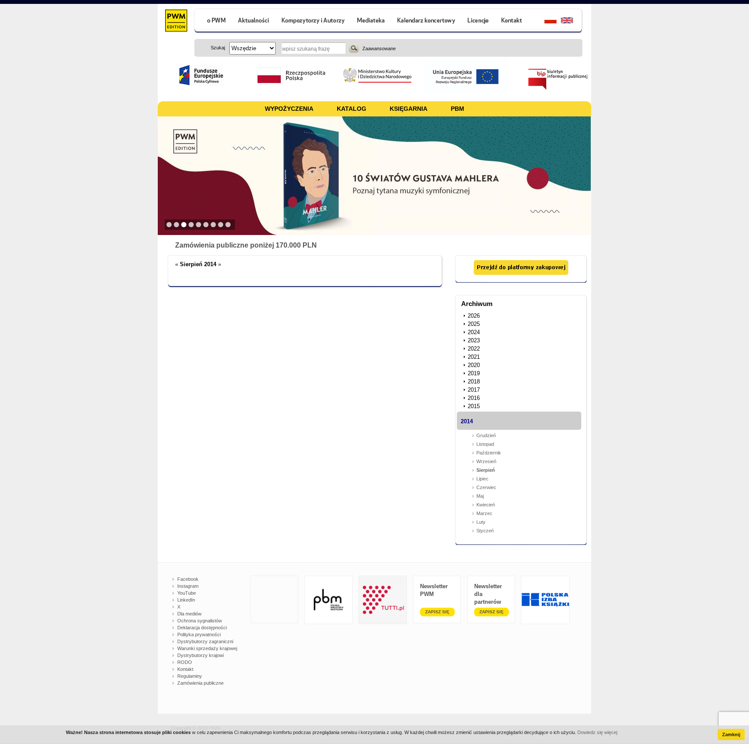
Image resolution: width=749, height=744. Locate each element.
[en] (572, 21)
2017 (474, 389)
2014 (467, 421)
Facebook (188, 579)
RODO (184, 662)
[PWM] (176, 21)
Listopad (485, 444)
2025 (474, 324)
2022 (474, 348)
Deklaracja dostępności (202, 627)
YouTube (186, 593)
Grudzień (486, 435)
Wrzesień (486, 461)
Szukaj (354, 48)
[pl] (545, 21)
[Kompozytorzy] (313, 21)
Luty (480, 522)
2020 (474, 365)
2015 (474, 406)
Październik (488, 452)
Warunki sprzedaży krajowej (207, 648)
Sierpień (485, 470)
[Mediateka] (371, 21)
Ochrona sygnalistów (199, 620)
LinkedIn (186, 599)
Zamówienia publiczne (200, 683)
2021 (474, 357)
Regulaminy (189, 676)
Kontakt (185, 669)
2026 (474, 315)
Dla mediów (189, 613)
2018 (474, 381)
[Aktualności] (254, 21)
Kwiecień (485, 504)
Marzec (484, 513)
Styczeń (485, 530)
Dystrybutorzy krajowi (200, 655)
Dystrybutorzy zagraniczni (205, 641)
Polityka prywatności (199, 634)
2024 (474, 332)
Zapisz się (437, 611)
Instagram (188, 586)
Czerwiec (486, 487)
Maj (480, 496)
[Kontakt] (512, 21)
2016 (474, 398)
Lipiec (482, 478)
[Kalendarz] (426, 21)
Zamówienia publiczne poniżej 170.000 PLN (246, 245)
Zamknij (731, 734)
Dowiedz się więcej (597, 732)
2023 (474, 340)
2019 (474, 373)
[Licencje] (477, 21)
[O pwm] (213, 21)
